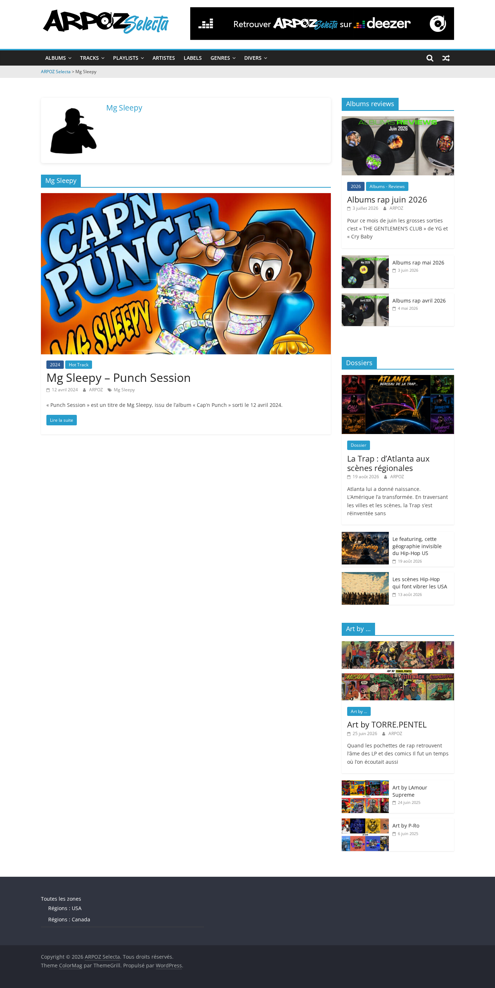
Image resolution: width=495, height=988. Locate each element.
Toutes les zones (61, 898)
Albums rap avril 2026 (419, 300)
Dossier (358, 445)
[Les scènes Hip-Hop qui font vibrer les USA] (365, 575)
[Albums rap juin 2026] (398, 120)
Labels (193, 57)
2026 (356, 186)
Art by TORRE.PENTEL (387, 724)
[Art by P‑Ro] (365, 822)
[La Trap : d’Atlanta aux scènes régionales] (398, 378)
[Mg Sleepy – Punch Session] (186, 197)
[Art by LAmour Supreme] (365, 784)
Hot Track (78, 365)
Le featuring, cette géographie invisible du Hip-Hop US (417, 545)
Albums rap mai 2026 (418, 262)
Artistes (164, 57)
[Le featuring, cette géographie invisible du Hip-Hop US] (365, 535)
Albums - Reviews (387, 186)
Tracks (89, 57)
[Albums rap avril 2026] (365, 297)
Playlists (125, 57)
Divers (253, 57)
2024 (55, 365)
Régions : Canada (69, 919)
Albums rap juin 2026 (387, 199)
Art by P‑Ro (405, 825)
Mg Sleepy (124, 390)
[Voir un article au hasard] (446, 58)
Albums (55, 57)
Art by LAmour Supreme (409, 791)
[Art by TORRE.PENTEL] (398, 645)
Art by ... (359, 711)
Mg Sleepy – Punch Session (118, 377)
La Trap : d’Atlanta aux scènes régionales (388, 463)
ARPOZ (96, 390)
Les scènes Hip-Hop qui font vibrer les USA (419, 583)
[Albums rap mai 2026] (365, 259)
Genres (220, 57)
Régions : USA (65, 908)
